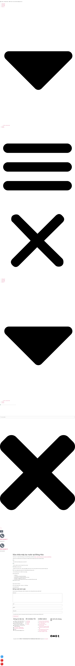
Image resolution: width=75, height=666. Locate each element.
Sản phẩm (3, 5)
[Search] (0, 528)
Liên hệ (3, 127)
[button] (37, 203)
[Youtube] (54, 636)
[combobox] (37, 417)
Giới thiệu (3, 4)
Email (14, 607)
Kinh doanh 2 (4, 549)
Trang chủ (3, 3)
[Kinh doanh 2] (2, 545)
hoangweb (46, 638)
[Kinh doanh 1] (2, 536)
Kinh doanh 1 (4, 539)
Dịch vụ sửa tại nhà (6, 125)
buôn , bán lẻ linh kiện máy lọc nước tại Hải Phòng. (42, 556)
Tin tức (3, 126)
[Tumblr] (58, 636)
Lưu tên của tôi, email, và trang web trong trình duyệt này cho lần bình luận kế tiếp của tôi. (28, 614)
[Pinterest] (56, 636)
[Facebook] (51, 636)
